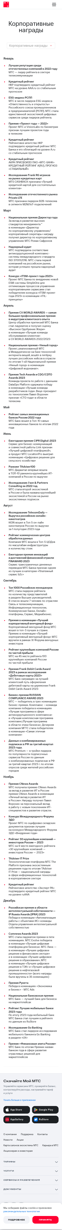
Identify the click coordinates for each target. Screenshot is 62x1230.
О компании (10, 1134)
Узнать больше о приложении (19, 1100)
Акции (20, 1140)
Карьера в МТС (50, 1145)
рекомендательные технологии (21, 1211)
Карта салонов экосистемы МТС (20, 1145)
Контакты (42, 1134)
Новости (8, 1140)
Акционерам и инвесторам (18, 1151)
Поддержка (27, 1134)
